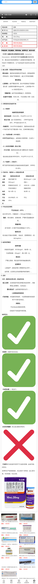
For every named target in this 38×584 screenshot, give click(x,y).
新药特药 (5, 21)
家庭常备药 (32, 21)
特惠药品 (23, 21)
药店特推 (14, 21)
